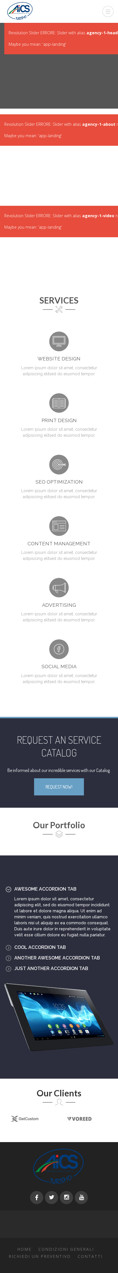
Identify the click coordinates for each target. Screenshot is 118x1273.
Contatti (90, 1256)
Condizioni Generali (66, 1249)
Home (24, 1249)
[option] (72, 1118)
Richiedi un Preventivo (40, 1256)
